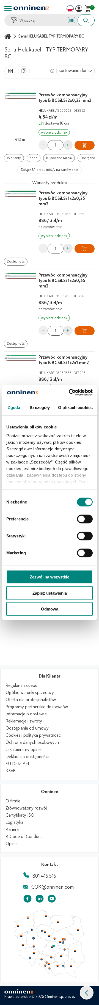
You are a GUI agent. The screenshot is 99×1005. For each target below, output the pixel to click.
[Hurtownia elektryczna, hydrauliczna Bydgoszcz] (42, 930)
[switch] (85, 519)
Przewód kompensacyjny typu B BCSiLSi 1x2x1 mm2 (63, 360)
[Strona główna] (8, 36)
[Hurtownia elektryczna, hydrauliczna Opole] (41, 959)
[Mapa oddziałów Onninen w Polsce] (49, 976)
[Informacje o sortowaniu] (52, 71)
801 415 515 (44, 876)
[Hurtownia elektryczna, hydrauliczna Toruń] (44, 932)
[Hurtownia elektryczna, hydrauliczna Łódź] (52, 947)
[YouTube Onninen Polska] (52, 900)
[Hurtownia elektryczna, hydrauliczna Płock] (54, 938)
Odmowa (49, 609)
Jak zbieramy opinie (24, 749)
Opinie (12, 843)
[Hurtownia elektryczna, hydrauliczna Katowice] (49, 964)
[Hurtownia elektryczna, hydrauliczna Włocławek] (49, 936)
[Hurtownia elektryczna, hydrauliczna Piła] (32, 930)
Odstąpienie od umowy (27, 728)
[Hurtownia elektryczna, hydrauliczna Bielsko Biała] (49, 968)
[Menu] (8, 8)
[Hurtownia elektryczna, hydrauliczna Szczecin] (17, 926)
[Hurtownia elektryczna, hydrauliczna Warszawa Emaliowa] (63, 940)
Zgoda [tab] (14, 407)
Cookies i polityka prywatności (34, 735)
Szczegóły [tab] (40, 407)
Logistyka (14, 822)
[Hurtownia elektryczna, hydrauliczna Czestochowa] (51, 957)
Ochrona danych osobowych (32, 742)
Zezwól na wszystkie (49, 577)
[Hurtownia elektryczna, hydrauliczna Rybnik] (45, 965)
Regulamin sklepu (21, 685)
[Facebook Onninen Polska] (27, 900)
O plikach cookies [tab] (75, 407)
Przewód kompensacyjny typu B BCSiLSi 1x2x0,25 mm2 (62, 198)
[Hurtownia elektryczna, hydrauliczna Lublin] (75, 950)
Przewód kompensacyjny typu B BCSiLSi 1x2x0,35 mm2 (62, 280)
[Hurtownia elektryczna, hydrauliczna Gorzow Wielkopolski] (21, 936)
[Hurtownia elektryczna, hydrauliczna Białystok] (77, 930)
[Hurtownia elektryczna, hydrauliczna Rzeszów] (71, 965)
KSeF (10, 771)
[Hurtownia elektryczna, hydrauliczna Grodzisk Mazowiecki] (60, 942)
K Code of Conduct (24, 836)
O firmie (13, 801)
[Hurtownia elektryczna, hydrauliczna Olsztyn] (57, 921)
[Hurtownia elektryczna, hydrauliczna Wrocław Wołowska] (33, 953)
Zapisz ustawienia (49, 593)
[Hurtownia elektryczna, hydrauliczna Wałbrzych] (29, 958)
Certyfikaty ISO (20, 815)
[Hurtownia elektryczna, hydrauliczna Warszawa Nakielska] (63, 938)
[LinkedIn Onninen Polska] (39, 900)
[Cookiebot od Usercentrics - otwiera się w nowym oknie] (70, 392)
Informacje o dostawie (26, 714)
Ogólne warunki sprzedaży (30, 692)
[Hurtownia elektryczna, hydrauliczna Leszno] (33, 946)
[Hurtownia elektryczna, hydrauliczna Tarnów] (63, 966)
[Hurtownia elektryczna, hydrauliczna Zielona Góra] (22, 945)
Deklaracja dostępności (27, 756)
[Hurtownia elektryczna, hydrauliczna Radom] (64, 949)
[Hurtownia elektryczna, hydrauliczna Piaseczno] (63, 943)
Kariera (12, 829)
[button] (87, 993)
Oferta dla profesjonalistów (31, 699)
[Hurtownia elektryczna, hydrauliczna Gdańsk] (46, 915)
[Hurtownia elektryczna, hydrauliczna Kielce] (61, 956)
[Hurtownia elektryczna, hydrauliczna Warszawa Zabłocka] (65, 939)
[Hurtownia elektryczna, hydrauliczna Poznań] (33, 938)
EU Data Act (17, 764)
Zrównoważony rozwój (26, 808)
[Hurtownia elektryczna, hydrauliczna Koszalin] (28, 917)
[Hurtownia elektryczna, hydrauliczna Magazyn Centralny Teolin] (53, 946)
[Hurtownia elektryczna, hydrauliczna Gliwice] (46, 962)
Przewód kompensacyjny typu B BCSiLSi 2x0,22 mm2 (64, 97)
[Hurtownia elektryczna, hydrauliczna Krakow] (57, 965)
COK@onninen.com (52, 887)
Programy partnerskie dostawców (37, 707)
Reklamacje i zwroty (24, 721)
